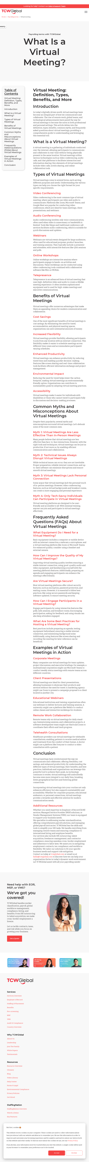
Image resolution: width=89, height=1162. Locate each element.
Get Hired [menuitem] (11, 1097)
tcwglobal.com (57, 854)
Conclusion (10, 165)
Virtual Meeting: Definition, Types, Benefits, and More (13, 101)
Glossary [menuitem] (10, 1070)
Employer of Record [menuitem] (15, 1000)
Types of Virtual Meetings (12, 120)
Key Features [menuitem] (12, 1117)
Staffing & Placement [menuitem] (15, 1004)
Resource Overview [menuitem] (14, 1066)
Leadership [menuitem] (11, 1043)
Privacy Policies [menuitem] (13, 1093)
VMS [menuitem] (9, 1019)
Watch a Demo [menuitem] (13, 1113)
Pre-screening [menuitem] (13, 1011)
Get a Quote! (14, 939)
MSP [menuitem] (8, 1015)
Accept (56, 1153)
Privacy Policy (73, 1141)
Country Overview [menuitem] (14, 1027)
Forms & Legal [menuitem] (12, 1085)
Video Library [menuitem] (12, 1078)
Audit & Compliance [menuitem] (15, 1023)
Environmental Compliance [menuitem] (18, 1089)
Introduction (10, 109)
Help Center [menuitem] (12, 1082)
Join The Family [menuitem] (13, 1047)
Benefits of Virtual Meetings (12, 127)
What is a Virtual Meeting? (12, 114)
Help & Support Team (56, 6)
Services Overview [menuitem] (14, 996)
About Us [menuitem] (10, 1039)
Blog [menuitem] (9, 1074)
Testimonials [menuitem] (12, 1054)
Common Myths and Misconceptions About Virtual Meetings (12, 137)
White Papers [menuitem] (12, 1050)
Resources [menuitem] (12, 1062)
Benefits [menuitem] (10, 1008)
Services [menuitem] (11, 992)
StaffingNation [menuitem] (14, 1105)
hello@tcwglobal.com (42, 857)
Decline (74, 1153)
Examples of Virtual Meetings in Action (12, 158)
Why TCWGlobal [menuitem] (15, 1035)
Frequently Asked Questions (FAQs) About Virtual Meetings (12, 149)
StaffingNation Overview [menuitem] (17, 1109)
